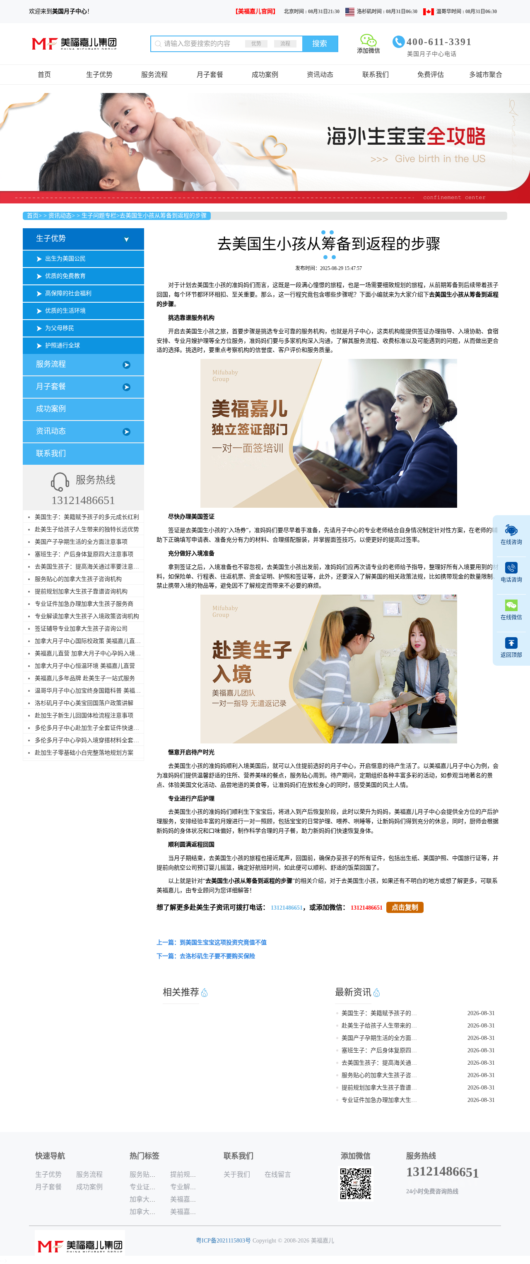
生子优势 (99, 74)
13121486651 (287, 908)
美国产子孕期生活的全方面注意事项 (81, 542)
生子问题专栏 (99, 216)
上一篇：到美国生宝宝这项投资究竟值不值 (212, 942)
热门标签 (144, 1156)
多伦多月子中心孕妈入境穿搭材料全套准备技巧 (96, 740)
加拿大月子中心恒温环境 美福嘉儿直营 (85, 666)
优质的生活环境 (65, 311)
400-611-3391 (439, 41)
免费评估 (430, 74)
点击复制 (405, 907)
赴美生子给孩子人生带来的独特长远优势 (87, 529)
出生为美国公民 (65, 259)
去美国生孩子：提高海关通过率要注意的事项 (93, 567)
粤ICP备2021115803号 (223, 1241)
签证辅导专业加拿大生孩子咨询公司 (81, 629)
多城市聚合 (485, 74)
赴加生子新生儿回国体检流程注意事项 (84, 715)
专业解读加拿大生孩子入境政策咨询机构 (87, 616)
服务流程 (154, 74)
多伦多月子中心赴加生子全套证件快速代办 (90, 728)
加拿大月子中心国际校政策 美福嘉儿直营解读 (93, 641)
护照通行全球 (62, 345)
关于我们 (237, 1174)
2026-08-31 (481, 1013)
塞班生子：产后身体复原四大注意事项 (84, 554)
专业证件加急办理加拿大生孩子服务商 (84, 604)
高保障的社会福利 (68, 293)
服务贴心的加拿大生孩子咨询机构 (78, 579)
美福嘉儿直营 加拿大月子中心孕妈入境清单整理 (96, 653)
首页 (44, 74)
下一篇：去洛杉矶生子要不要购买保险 (206, 956)
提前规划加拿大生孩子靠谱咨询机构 (81, 591)
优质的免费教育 (65, 276)
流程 (285, 44)
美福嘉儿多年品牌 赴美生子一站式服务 (85, 678)
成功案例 (265, 74)
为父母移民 (59, 328)
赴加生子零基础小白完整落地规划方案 (84, 753)
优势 (256, 44)
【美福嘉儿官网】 (255, 11)
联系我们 (375, 74)
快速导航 (50, 1156)
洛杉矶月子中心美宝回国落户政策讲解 (84, 703)
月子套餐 (210, 74)
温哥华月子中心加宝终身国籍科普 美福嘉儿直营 (96, 691)
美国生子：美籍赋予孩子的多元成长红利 (87, 517)
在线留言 (278, 1174)
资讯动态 (320, 74)
